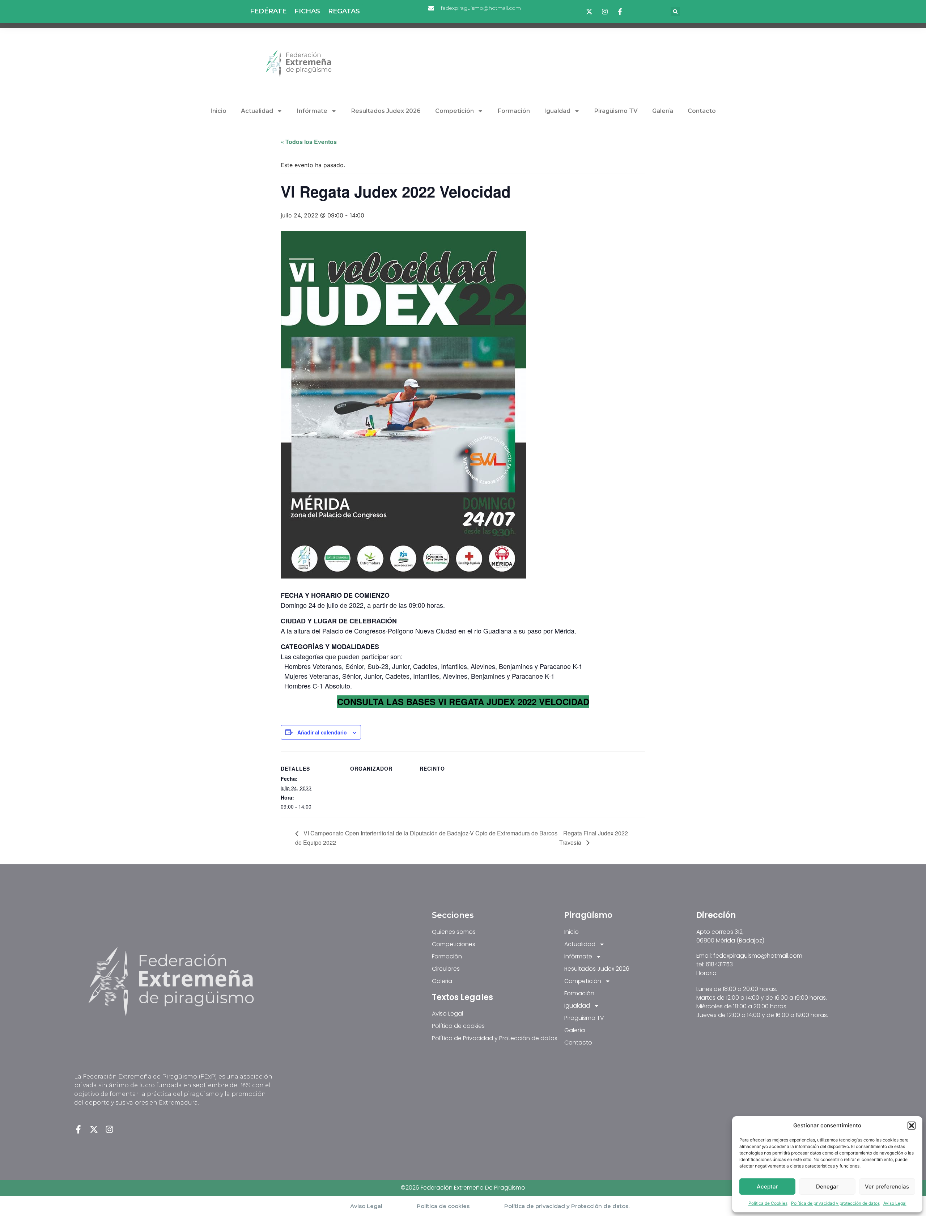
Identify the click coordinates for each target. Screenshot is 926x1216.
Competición (454, 110)
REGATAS (344, 11)
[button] (911, 1125)
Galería (662, 110)
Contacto (702, 110)
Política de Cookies (767, 1203)
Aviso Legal (894, 1203)
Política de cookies (443, 1206)
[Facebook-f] (78, 1129)
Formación (514, 110)
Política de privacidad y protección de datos (835, 1203)
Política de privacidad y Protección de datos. (566, 1206)
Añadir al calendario (322, 732)
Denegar (827, 1186)
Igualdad (557, 110)
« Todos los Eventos (309, 141)
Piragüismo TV (616, 110)
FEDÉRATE (268, 11)
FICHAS (307, 11)
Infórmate (312, 110)
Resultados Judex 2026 (386, 110)
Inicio (218, 110)
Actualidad (257, 110)
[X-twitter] (94, 1129)
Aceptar (767, 1186)
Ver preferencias (887, 1186)
